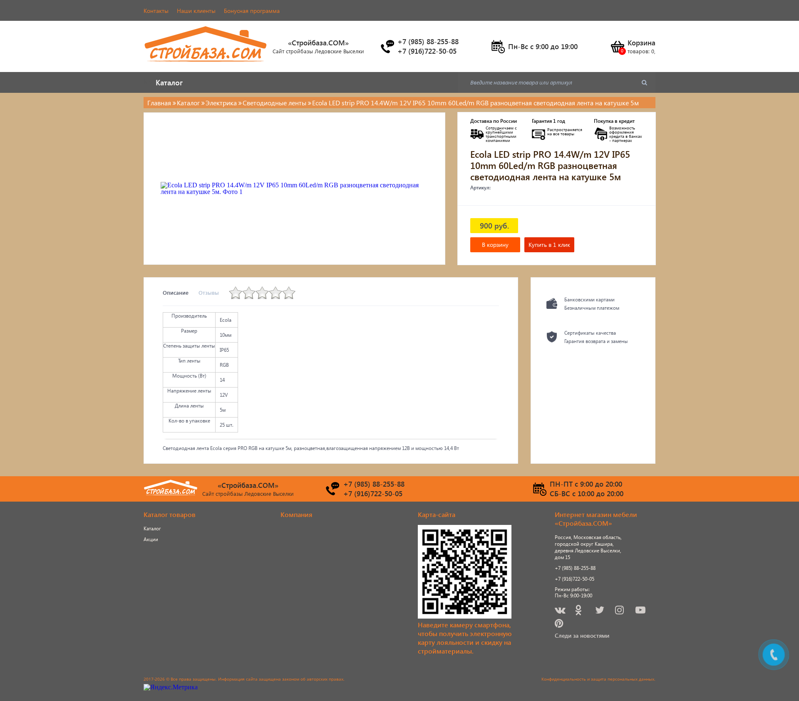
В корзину (495, 245)
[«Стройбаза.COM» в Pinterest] (560, 624)
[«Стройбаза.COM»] (206, 66)
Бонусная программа (252, 11)
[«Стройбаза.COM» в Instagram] (620, 611)
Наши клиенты (196, 11)
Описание (176, 292)
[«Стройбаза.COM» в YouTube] (641, 611)
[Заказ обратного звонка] (387, 46)
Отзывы (209, 292)
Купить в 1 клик (549, 245)
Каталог (152, 528)
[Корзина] (617, 46)
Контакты (156, 11)
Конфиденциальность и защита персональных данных (597, 679)
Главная (159, 102)
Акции (151, 539)
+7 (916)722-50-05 (574, 579)
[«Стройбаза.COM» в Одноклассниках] (579, 611)
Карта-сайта (436, 514)
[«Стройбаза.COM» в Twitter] (600, 611)
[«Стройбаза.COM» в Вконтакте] (561, 611)
